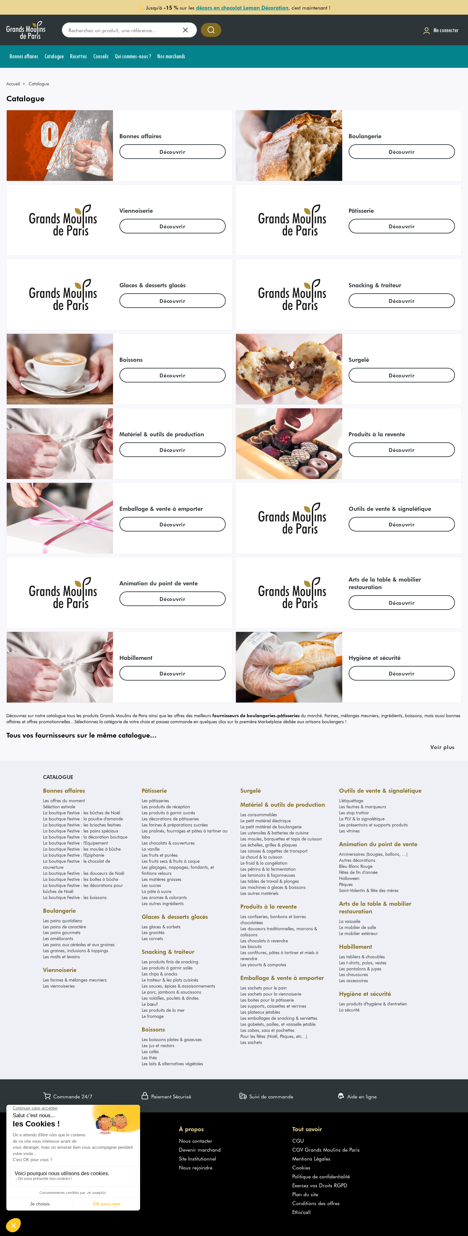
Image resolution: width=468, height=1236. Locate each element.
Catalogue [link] (39, 84)
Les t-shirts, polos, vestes (362, 963)
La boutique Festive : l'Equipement (75, 843)
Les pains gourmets (62, 932)
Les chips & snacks (159, 974)
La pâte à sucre (156, 891)
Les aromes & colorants (164, 897)
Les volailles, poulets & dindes (170, 998)
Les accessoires (353, 980)
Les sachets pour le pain (263, 988)
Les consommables (258, 814)
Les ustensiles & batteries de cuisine (274, 833)
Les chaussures (353, 974)
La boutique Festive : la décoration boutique (85, 837)
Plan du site (305, 1193)
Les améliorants (58, 938)
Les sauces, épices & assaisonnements (178, 986)
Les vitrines (349, 831)
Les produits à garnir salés (167, 968)
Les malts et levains (61, 957)
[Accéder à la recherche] (211, 30)
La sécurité (349, 1010)
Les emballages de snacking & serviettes (278, 1018)
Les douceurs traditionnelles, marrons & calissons (278, 931)
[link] (15, 84)
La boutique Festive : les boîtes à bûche (80, 879)
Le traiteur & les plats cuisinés (170, 980)
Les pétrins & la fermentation (268, 869)
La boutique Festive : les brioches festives (82, 825)
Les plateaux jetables (260, 1012)
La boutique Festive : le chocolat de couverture (76, 864)
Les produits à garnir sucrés (168, 813)
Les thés (149, 1057)
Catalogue (58, 776)
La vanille (151, 849)
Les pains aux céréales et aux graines (79, 944)
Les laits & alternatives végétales (172, 1064)
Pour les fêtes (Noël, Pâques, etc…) (273, 1036)
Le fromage (153, 1016)
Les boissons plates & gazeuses (172, 1039)
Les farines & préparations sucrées (175, 825)
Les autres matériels (259, 893)
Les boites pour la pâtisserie (267, 1000)
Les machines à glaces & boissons (273, 887)
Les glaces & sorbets (161, 927)
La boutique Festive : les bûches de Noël (81, 813)
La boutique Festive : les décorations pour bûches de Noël (83, 888)
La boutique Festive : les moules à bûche (82, 849)
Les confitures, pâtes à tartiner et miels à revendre (279, 955)
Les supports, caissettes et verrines (273, 1006)
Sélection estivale (59, 807)
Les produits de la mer (163, 1010)
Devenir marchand (200, 1149)
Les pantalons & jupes (360, 969)
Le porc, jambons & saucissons (171, 992)
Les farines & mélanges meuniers (75, 980)
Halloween (349, 878)
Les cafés (150, 1051)
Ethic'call (301, 1211)
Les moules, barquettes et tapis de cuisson (281, 839)
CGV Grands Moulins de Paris (326, 1149)
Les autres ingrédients (163, 903)
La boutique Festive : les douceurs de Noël (83, 873)
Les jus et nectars (158, 1045)
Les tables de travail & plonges (269, 881)
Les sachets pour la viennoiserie (270, 994)
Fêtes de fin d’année (358, 872)
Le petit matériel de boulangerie (270, 827)
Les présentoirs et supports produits (373, 825)
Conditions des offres (316, 1202)
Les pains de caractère (64, 927)
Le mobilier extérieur (358, 933)
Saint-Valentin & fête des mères (369, 890)
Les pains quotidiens (62, 921)
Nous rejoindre (195, 1167)
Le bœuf (150, 1004)
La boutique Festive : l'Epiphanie (73, 855)
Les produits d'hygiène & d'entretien (373, 1004)
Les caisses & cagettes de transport (274, 851)
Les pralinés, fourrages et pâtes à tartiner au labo (185, 834)
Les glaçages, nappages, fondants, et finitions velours (178, 870)
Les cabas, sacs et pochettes (267, 1030)
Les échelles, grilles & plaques (268, 845)
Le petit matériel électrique (265, 821)
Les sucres (151, 885)
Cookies (301, 1167)
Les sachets (251, 1042)
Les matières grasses (161, 879)
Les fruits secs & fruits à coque (171, 861)
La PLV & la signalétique (362, 819)
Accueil (13, 84)
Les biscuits (251, 946)
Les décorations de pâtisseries (170, 819)
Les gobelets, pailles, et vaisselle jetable (278, 1024)
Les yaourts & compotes (263, 964)
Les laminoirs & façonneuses (267, 875)
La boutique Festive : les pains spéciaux (80, 831)
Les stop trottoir (354, 813)
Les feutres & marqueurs (362, 807)
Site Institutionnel (197, 1158)
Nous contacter (195, 1140)
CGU (298, 1140)
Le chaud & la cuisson (261, 857)
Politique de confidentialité (321, 1176)
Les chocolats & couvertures (168, 843)
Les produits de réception (166, 807)
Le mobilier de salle (357, 927)
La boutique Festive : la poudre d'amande (83, 819)
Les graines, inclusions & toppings (75, 950)
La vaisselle (349, 921)
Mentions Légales (311, 1158)
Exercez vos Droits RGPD (319, 1185)
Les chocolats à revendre (264, 941)
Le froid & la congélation (263, 863)
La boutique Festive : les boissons (75, 897)
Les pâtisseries (155, 800)
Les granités (153, 932)
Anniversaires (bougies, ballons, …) (373, 854)
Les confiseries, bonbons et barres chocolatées (273, 919)
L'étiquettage (351, 800)
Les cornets (152, 938)
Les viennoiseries (59, 986)
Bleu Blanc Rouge (355, 866)
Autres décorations (357, 860)
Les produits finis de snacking (170, 962)
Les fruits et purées (160, 855)
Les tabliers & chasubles (362, 957)
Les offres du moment (64, 800)
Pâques (346, 884)
